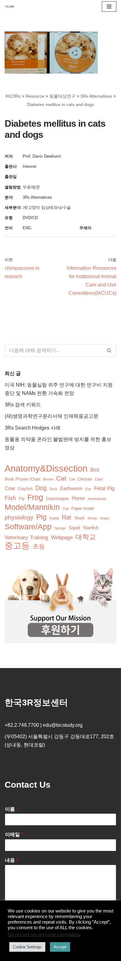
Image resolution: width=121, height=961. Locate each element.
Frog (35, 497)
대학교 (85, 537)
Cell (72, 479)
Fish (10, 498)
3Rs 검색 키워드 (23, 404)
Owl (66, 508)
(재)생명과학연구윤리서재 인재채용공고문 (51, 416)
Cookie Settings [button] (27, 947)
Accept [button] (60, 947)
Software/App (28, 527)
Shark (79, 518)
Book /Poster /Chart (22, 479)
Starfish (90, 527)
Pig (41, 517)
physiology (19, 517)
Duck (53, 489)
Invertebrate (97, 499)
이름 (11, 809)
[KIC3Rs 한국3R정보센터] (9, 6)
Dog (41, 488)
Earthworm (71, 488)
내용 (11, 860)
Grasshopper (57, 498)
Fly (22, 498)
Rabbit (54, 518)
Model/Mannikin (32, 507)
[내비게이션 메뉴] (109, 6)
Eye (88, 489)
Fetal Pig (104, 488)
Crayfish (25, 488)
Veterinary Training (26, 537)
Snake (105, 518)
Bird (94, 469)
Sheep (92, 518)
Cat (61, 478)
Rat (66, 517)
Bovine (48, 479)
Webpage (62, 537)
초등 (39, 546)
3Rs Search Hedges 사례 (32, 427)
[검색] (109, 350)
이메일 (14, 834)
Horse (78, 498)
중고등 (17, 546)
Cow (10, 488)
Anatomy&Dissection (46, 468)
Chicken (85, 479)
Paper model (82, 508)
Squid (74, 527)
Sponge (60, 528)
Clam (99, 479)
